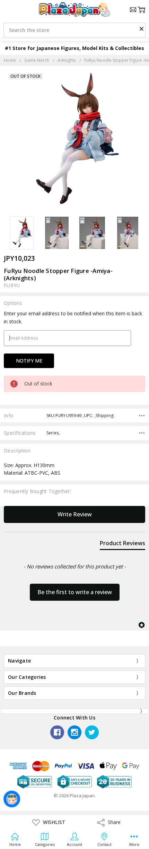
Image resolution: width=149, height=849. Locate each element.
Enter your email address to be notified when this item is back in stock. (73, 317)
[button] (141, 28)
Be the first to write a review (74, 592)
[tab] (122, 544)
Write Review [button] (75, 514)
